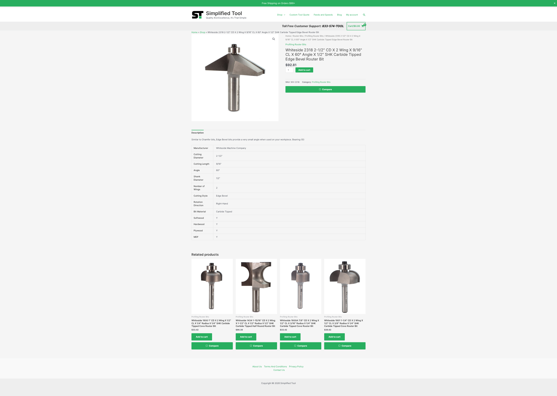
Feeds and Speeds (323, 14)
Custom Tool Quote (299, 14)
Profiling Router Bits (314, 36)
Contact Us (279, 370)
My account (352, 14)
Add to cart (304, 70)
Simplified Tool (224, 13)
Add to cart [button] (202, 336)
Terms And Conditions (275, 366)
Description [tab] (197, 132)
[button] (283, 15)
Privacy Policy (296, 366)
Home (194, 32)
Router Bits (298, 36)
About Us (257, 366)
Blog (339, 14)
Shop (279, 14)
